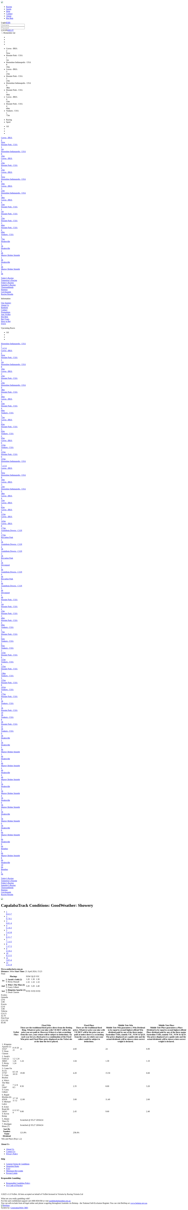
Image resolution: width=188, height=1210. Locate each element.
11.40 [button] (108, 1099)
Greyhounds (6, 292)
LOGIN (4, 30)
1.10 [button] (148, 1061)
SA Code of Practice (14, 1185)
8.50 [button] (22, 1086)
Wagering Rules (12, 1166)
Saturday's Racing (8, 285)
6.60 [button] (148, 1073)
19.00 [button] (22, 1073)
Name (6, 1134)
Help (8, 11)
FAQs (3, 324)
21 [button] (21, 1049)
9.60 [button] (107, 1111)
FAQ (8, 1168)
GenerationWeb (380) (19, 1208)
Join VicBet (5, 314)
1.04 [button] (75, 1061)
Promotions (5, 312)
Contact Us (10, 1151)
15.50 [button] (108, 1073)
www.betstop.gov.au (138, 1203)
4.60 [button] (75, 1049)
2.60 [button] (148, 1099)
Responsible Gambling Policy (18, 1183)
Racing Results (7, 294)
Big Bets (9, 18)
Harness (4, 290)
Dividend (7, 1136)
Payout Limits (11, 1173)
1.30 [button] (107, 1061)
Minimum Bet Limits (14, 1171)
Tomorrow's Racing (9, 280)
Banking (4, 307)
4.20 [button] (75, 1073)
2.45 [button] (75, 1111)
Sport (8, 122)
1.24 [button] (22, 1061)
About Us (5, 305)
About (8, 16)
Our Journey (6, 303)
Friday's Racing (7, 283)
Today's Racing (7, 278)
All (7, 126)
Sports (8, 9)
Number (6, 1131)
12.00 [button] (22, 1099)
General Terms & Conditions (17, 1164)
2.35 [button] (75, 1086)
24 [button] (107, 1049)
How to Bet (5, 321)
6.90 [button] (148, 1049)
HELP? (11, 30)
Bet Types (5, 319)
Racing (9, 7)
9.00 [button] (22, 1111)
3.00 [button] (75, 1099)
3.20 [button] (148, 1086)
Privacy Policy (12, 1154)
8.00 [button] (107, 1086)
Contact (9, 14)
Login (3, 23)
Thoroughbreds (7, 287)
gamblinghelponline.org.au (60, 1201)
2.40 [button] (148, 1111)
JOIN (8, 23)
